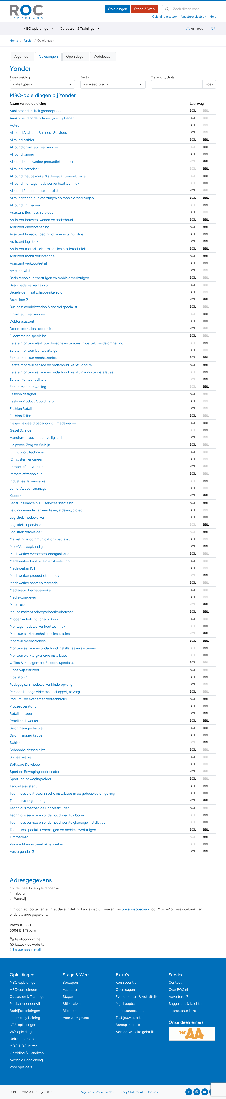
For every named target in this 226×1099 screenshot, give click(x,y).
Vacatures (70, 989)
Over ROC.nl (178, 989)
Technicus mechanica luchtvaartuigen (40, 808)
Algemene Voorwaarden (97, 1092)
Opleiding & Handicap (27, 1053)
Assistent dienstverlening (29, 227)
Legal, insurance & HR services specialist (41, 503)
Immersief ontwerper (26, 467)
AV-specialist (20, 270)
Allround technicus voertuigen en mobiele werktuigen (52, 198)
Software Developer (25, 764)
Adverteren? (178, 996)
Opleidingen (117, 9)
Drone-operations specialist (31, 329)
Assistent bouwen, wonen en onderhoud (41, 220)
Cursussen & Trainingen (78, 28)
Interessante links (182, 1011)
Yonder (28, 40)
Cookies (152, 1092)
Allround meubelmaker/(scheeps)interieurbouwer (48, 176)
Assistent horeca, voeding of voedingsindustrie (46, 234)
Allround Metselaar (24, 169)
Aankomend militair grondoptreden (37, 111)
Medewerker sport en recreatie (34, 583)
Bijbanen (69, 1011)
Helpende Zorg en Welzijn (30, 445)
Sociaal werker (21, 757)
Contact (175, 982)
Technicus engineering (27, 801)
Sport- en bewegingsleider (30, 779)
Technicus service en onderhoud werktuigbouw (47, 815)
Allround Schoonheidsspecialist (34, 191)
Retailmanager (21, 713)
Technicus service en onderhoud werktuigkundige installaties (57, 822)
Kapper (15, 496)
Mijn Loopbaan (127, 1004)
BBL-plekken (73, 1004)
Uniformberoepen (24, 1039)
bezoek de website (29, 944)
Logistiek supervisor (25, 525)
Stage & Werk (144, 9)
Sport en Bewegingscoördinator (34, 772)
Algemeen (22, 56)
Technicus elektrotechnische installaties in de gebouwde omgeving (62, 793)
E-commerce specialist (28, 336)
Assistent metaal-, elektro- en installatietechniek (48, 249)
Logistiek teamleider (25, 532)
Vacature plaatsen (193, 16)
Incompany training (25, 1018)
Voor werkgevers (76, 1018)
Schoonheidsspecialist (27, 750)
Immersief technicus (26, 474)
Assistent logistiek (24, 241)
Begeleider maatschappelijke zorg (36, 292)
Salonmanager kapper (26, 735)
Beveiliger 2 (19, 300)
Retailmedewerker (24, 721)
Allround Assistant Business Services (38, 132)
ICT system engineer (26, 459)
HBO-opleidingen (23, 989)
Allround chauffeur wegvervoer (34, 147)
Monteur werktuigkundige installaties (38, 655)
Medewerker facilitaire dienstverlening (40, 561)
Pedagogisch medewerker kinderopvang (41, 684)
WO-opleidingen (23, 1032)
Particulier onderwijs (25, 1004)
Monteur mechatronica (28, 641)
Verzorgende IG (22, 851)
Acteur (15, 125)
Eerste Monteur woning (28, 387)
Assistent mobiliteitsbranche (32, 256)
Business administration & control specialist (43, 307)
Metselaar (17, 605)
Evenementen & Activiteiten (138, 996)
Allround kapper (22, 154)
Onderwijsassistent (24, 670)
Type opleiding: (20, 77)
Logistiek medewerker (27, 517)
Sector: (85, 77)
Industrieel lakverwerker (28, 481)
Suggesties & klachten (186, 1004)
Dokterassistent (22, 321)
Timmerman (19, 837)
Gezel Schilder (21, 430)
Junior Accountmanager (29, 488)
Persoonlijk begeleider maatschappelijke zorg (45, 692)
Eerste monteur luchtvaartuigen (34, 350)
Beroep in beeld (128, 1025)
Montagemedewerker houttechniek (37, 626)
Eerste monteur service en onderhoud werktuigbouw (51, 365)
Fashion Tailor (20, 416)
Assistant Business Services (31, 212)
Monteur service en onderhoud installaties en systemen (53, 648)
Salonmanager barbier (27, 728)
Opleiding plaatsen (165, 16)
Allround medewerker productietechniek (41, 162)
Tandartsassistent (23, 786)
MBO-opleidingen (23, 982)
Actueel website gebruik (135, 1032)
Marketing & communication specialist (40, 539)
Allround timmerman (26, 205)
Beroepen (70, 982)
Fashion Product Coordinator (32, 401)
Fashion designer (23, 394)
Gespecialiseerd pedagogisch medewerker (43, 423)
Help (213, 16)
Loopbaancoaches (130, 1011)
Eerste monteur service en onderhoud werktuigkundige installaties (61, 372)
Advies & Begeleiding (26, 1060)
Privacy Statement (130, 1092)
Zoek (209, 84)
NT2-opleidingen (23, 1025)
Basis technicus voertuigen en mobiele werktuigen (49, 278)
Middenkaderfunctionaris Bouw (34, 619)
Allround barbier (22, 140)
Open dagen (75, 56)
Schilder (16, 743)
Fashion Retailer (22, 408)
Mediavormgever (23, 597)
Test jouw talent (128, 1018)
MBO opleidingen (36, 28)
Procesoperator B (23, 706)
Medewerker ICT (23, 568)
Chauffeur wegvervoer (27, 314)
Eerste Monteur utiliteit (28, 379)
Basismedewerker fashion (30, 285)
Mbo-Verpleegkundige (27, 546)
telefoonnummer (27, 939)
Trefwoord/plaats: (163, 77)
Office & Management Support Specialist (42, 663)
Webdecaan (103, 56)
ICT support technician (28, 452)
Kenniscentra (126, 982)
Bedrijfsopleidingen (25, 1011)
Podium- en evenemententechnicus (38, 699)
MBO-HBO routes (23, 1046)
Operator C (18, 677)
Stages (68, 996)
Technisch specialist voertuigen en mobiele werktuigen (53, 830)
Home (14, 40)
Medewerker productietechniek (34, 575)
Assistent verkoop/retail (28, 263)
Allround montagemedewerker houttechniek (44, 183)
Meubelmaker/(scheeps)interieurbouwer (41, 612)
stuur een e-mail (27, 950)
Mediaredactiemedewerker (31, 590)
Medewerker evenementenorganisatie (39, 554)
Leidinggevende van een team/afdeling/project (47, 510)
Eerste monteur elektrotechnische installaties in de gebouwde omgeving (66, 343)
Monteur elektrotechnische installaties (40, 634)
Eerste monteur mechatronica (33, 358)
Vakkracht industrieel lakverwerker (36, 844)
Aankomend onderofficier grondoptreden (42, 118)
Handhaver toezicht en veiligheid (36, 438)
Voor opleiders (21, 1067)
